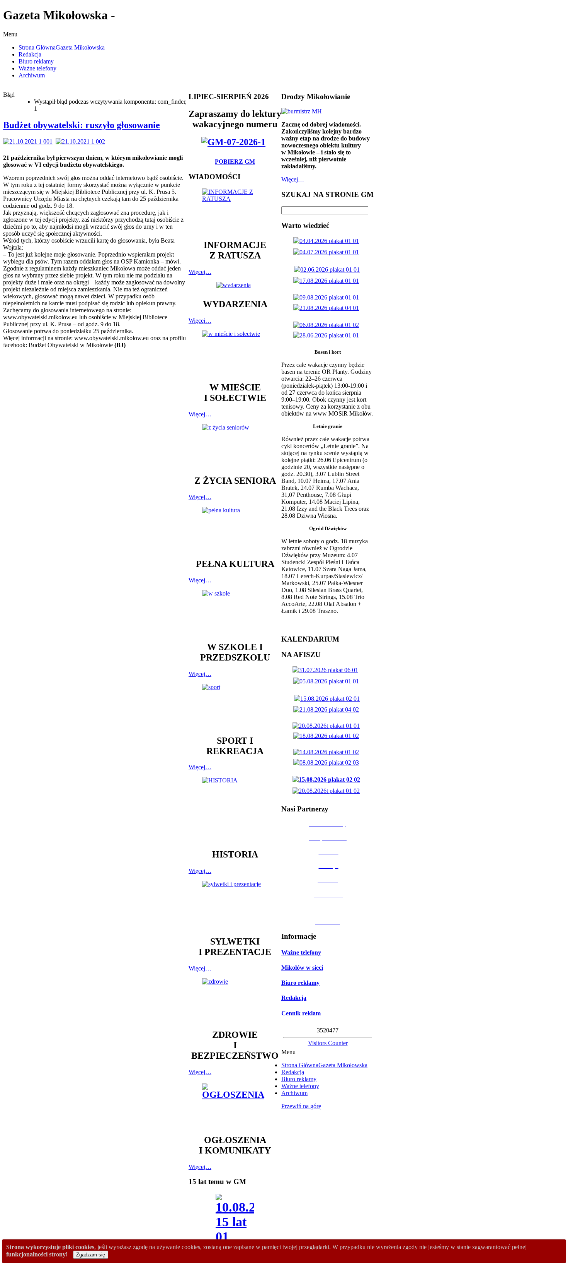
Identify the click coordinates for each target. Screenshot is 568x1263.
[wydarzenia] (235, 285)
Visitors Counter (328, 1043)
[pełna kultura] (235, 529)
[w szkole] (235, 612)
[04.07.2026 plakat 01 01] (327, 252)
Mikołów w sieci (302, 967)
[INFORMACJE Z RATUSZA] (235, 210)
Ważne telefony (301, 952)
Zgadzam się (90, 1255)
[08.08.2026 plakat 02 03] (327, 762)
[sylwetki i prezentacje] (235, 905)
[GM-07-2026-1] (235, 142)
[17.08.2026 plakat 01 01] (327, 280)
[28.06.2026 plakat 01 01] (327, 335)
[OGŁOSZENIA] (235, 1105)
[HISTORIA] (235, 809)
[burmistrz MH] (301, 111)
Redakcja (293, 997)
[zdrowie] (235, 1000)
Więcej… (200, 272)
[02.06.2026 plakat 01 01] (328, 269)
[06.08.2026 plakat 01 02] (327, 325)
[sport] (235, 706)
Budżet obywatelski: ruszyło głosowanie (81, 125)
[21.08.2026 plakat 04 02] (327, 709)
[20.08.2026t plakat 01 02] (328, 790)
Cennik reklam (301, 1013)
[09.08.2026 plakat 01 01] (327, 297)
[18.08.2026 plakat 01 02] (327, 735)
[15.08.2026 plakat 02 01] (328, 698)
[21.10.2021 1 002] (82, 141)
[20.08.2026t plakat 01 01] (328, 725)
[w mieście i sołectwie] (235, 352)
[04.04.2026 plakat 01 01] (327, 241)
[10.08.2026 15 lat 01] (235, 1221)
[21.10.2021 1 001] (29, 141)
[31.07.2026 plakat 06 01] (327, 670)
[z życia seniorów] (235, 446)
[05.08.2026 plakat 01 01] (327, 681)
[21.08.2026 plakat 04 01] (327, 308)
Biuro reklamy (300, 982)
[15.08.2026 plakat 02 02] (328, 779)
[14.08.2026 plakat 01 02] (327, 752)
